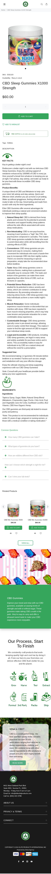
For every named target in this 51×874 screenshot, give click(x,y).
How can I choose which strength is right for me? (25, 465)
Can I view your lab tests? (19, 477)
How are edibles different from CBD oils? (25, 456)
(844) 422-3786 (16, 796)
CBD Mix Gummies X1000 (37, 520)
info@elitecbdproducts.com (21, 793)
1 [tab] (25, 68)
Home (3, 10)
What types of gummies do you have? (24, 446)
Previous (3, 506)
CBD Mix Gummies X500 (13, 520)
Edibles (10, 143)
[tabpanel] (25, 41)
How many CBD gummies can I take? (24, 437)
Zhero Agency (29, 850)
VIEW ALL (25, 543)
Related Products (9, 491)
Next (47, 506)
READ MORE (17, 763)
